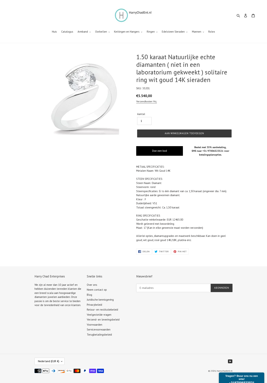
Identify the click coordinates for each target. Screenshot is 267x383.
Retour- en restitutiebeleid (102, 309)
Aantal (141, 114)
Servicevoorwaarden (98, 329)
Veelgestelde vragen (99, 314)
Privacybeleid (94, 304)
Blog (89, 294)
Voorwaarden (94, 324)
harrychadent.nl (224, 370)
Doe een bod (159, 150)
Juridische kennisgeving (100, 299)
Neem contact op (97, 289)
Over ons (92, 284)
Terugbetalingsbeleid (99, 334)
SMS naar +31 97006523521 (207, 150)
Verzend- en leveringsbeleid (103, 319)
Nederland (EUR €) (48, 361)
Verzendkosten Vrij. (146, 101)
